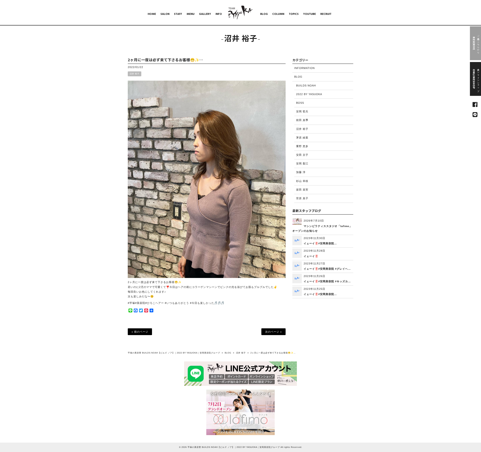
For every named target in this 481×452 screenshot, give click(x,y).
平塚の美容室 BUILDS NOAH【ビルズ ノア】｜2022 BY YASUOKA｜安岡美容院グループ (174, 353)
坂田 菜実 (302, 189)
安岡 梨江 (302, 163)
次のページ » (273, 331)
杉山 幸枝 (302, 180)
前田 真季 (302, 120)
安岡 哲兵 (302, 111)
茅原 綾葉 (302, 137)
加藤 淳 (301, 172)
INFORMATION (304, 68)
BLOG (298, 76)
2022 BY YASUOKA (309, 94)
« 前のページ (140, 331)
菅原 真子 (302, 198)
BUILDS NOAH (306, 85)
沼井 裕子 (134, 74)
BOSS (300, 102)
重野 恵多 (302, 146)
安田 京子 (302, 154)
